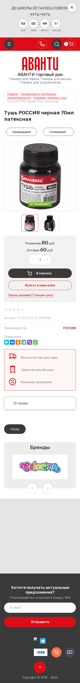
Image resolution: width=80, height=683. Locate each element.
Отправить (40, 622)
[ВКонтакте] (12, 342)
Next (48, 488)
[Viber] (29, 342)
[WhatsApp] (35, 342)
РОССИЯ (69, 328)
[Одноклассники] (18, 342)
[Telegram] (23, 342)
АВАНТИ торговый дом (40, 74)
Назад (14, 429)
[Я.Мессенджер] (6, 342)
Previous (32, 488)
